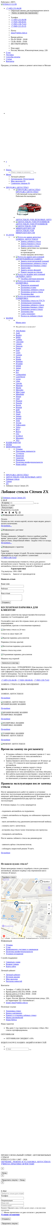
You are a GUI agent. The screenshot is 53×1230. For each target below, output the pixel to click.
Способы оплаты (13, 57)
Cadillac (19, 339)
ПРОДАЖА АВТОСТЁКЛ (17, 187)
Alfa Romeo (20, 331)
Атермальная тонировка (31, 303)
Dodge (18, 348)
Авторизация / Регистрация (22, 179)
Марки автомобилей (14, 1017)
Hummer (19, 361)
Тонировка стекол (13, 1011)
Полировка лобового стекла (32, 290)
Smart (18, 414)
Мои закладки (12, 979)
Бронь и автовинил (14, 1013)
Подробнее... (6, 526)
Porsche (19, 403)
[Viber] (16, 512)
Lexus (18, 379)
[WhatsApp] (19, 512)
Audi (18, 333)
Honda (18, 359)
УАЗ (17, 440)
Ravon (18, 405)
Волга (18, 431)
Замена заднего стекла (30, 246)
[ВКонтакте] (5, 512)
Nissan (18, 396)
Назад (4, 1173)
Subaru (18, 416)
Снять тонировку (28, 314)
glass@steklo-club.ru (19, 33)
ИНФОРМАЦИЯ (13, 447)
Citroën (19, 344)
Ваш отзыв (5, 593)
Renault (19, 407)
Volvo (18, 427)
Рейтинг (4, 589)
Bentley (19, 335)
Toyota (18, 423)
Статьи (9, 59)
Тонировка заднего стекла (32, 309)
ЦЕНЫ (9, 445)
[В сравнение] (38, 503)
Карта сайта (11, 966)
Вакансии (20, 456)
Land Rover (20, 377)
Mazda (18, 388)
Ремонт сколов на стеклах (31, 272)
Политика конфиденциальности (29, 462)
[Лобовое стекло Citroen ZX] (13, 498)
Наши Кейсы (11, 1020)
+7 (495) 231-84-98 (18, 20)
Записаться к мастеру (10, 663)
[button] (6, 161)
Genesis (19, 355)
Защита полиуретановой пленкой (35, 261)
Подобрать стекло (9, 877)
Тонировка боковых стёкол (32, 307)
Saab (18, 410)
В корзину (5, 503)
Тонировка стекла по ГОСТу (33, 301)
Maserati (19, 385)
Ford (17, 350)
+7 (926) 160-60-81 (18, 22)
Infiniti (18, 366)
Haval (18, 357)
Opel (18, 399)
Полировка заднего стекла (32, 292)
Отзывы (19, 449)
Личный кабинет (13, 975)
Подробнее (5, 698)
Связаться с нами (13, 962)
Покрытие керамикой (30, 285)
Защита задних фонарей (31, 270)
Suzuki (18, 418)
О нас (8, 52)
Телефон (4, 1196)
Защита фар (25, 268)
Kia (17, 372)
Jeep (17, 370)
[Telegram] (12, 512)
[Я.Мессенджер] (2, 512)
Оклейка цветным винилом (32, 279)
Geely (18, 353)
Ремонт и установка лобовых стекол (21, 1015)
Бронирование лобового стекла (34, 263)
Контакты (10, 61)
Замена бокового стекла (31, 244)
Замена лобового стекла (31, 241)
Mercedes (19, 390)
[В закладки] (35, 503)
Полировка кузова (28, 287)
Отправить (6, 602)
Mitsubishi (20, 394)
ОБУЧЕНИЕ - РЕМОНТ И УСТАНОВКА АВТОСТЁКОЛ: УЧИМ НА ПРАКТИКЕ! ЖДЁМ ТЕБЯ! (26, 1163)
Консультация (7, 507)
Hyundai (19, 364)
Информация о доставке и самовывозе (22, 949)
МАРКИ (9, 318)
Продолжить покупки (10, 1180)
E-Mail (3, 1191)
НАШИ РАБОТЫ (13, 442)
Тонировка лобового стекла (32, 305)
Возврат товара (12, 964)
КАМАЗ (19, 436)
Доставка (10, 55)
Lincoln (19, 383)
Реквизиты (20, 460)
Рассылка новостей (14, 981)
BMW (18, 337)
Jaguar (18, 368)
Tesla (18, 421)
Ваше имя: (5, 584)
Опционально (7, 1200)
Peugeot (19, 401)
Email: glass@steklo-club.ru (17, 1003)
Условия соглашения (14, 954)
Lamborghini (21, 375)
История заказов (13, 977)
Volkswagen (20, 425)
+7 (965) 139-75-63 (18, 24)
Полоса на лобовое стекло (32, 316)
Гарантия (20, 458)
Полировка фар (27, 294)
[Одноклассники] (9, 512)
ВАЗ (17, 429)
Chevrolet (19, 342)
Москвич (19, 438)
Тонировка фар (27, 312)
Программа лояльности (25, 451)
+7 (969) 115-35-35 (18, 26)
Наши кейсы (21, 464)
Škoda (18, 412)
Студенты (20, 453)
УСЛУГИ (10, 235)
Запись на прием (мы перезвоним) (24, 13)
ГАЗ (17, 434)
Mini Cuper (20, 392)
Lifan (18, 381)
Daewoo (19, 346)
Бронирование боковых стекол (33, 266)
